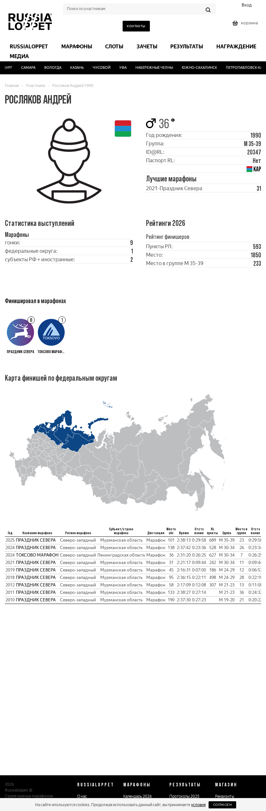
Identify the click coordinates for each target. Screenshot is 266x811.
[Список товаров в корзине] (246, 25)
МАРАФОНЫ (137, 784)
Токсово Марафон (37, 555)
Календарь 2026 (137, 796)
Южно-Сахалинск (196, 68)
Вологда (49, 68)
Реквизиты (224, 796)
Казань (74, 68)
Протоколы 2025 (184, 796)
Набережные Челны (151, 68)
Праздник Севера (36, 540)
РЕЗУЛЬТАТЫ (185, 784)
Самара (25, 68)
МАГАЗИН (226, 784)
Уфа (119, 68)
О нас (82, 796)
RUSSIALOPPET (95, 784)
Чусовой (98, 68)
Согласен (222, 804)
